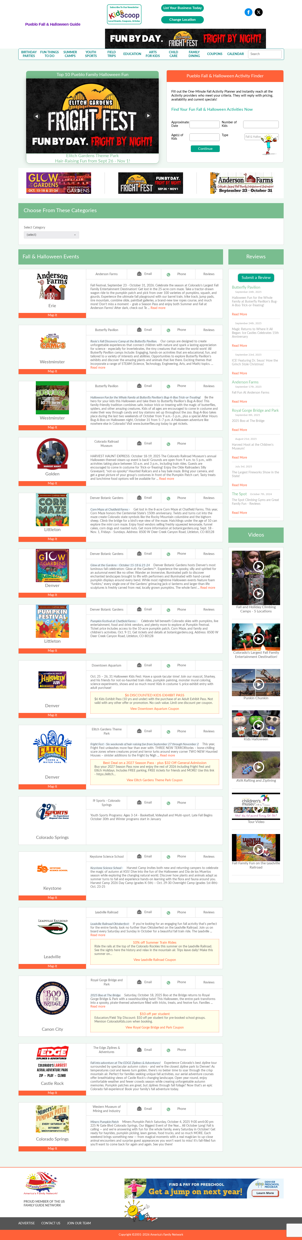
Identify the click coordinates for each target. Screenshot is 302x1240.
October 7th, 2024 (261, 494)
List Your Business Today (182, 8)
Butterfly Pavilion (106, 330)
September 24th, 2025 (248, 292)
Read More (239, 314)
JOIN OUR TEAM (79, 1223)
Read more (158, 308)
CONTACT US (50, 1223)
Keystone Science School (107, 856)
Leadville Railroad (106, 912)
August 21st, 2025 (246, 439)
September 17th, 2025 (248, 386)
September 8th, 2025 (247, 415)
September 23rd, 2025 (248, 354)
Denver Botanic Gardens (106, 498)
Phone (181, 274)
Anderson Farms (107, 274)
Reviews (208, 274)
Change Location (182, 19)
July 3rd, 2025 (243, 466)
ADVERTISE (26, 1223)
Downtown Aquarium (106, 665)
